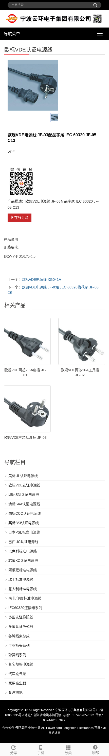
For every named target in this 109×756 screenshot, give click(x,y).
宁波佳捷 (34, 728)
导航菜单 (12, 34)
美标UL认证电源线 (23, 476)
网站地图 (54, 733)
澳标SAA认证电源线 (24, 504)
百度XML (100, 728)
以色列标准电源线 (22, 551)
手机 (40, 753)
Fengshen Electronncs (78, 728)
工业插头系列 (19, 645)
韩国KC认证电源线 (23, 561)
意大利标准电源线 (22, 589)
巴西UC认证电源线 (23, 542)
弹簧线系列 (17, 655)
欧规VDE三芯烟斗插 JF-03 (25, 437)
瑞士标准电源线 (20, 579)
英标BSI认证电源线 (23, 523)
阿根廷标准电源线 (22, 570)
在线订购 (21, 218)
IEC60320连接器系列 (25, 608)
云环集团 (21, 728)
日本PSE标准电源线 (24, 532)
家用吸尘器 (17, 683)
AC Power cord (51, 728)
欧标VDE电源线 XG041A (41, 279)
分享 (13, 753)
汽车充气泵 (17, 674)
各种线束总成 (19, 636)
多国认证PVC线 (20, 627)
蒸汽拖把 (15, 693)
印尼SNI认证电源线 (23, 495)
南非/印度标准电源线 (24, 598)
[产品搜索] (95, 3)
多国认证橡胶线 (20, 617)
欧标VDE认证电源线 (24, 485)
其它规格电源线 (20, 664)
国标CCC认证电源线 (24, 513)
